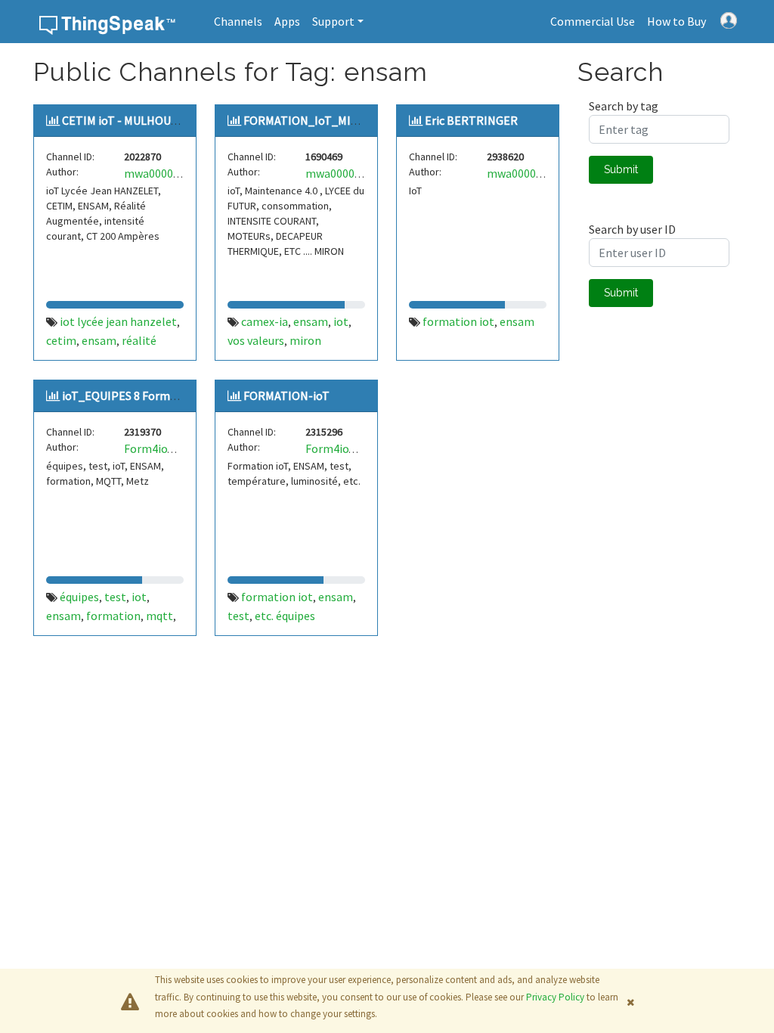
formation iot (458, 321)
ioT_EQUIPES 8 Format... (125, 395)
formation (113, 615)
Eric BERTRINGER (471, 120)
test (115, 596)
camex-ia (264, 321)
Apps (287, 21)
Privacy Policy (555, 997)
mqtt (159, 615)
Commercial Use (592, 21)
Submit (621, 169)
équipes (79, 596)
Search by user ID (632, 229)
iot (340, 321)
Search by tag (623, 105)
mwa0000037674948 (538, 173)
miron (305, 340)
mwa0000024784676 (176, 173)
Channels (238, 21)
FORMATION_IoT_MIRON (309, 120)
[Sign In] (728, 18)
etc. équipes (285, 615)
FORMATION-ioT (286, 395)
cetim (61, 340)
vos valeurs (256, 340)
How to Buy (676, 21)
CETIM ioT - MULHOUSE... (126, 120)
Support (333, 21)
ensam (99, 340)
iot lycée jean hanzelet (118, 321)
